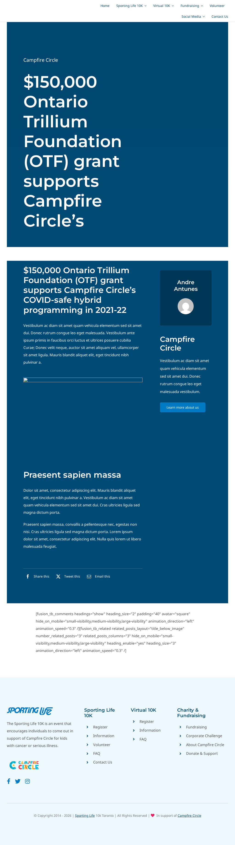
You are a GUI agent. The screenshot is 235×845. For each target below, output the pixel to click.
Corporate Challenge (204, 735)
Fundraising (196, 727)
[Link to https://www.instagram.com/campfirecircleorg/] (27, 781)
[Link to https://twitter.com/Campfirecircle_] (17, 781)
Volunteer (101, 744)
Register (100, 727)
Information (103, 735)
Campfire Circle (40, 60)
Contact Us (102, 762)
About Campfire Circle (205, 744)
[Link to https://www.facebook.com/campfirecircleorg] (8, 781)
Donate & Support (202, 753)
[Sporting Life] (30, 709)
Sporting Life (85, 815)
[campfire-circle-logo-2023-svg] (24, 759)
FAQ (96, 753)
